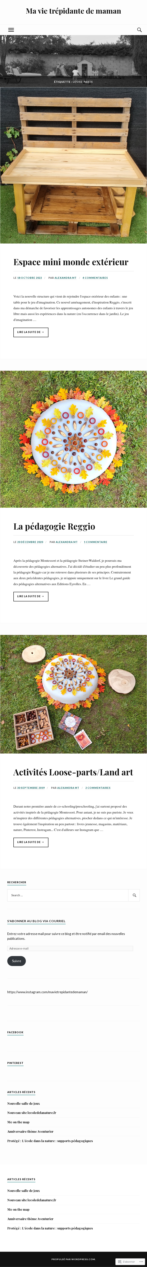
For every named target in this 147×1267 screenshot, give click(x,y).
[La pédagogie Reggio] (73, 506)
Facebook (15, 1032)
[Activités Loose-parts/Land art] (73, 752)
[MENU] (11, 30)
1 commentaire (95, 542)
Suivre (16, 961)
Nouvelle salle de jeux (23, 1103)
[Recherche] (136, 30)
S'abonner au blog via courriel (36, 921)
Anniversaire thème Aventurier (30, 1131)
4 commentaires (95, 277)
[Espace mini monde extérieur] (73, 242)
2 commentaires (98, 787)
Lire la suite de (27, 333)
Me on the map (18, 1122)
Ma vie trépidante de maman (73, 11)
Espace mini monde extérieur (70, 261)
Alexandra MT (66, 277)
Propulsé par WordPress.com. (73, 1259)
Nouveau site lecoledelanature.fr (31, 1112)
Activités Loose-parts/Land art (73, 771)
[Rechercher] (134, 895)
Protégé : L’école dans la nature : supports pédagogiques (50, 1141)
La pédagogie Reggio (54, 526)
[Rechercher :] (73, 895)
